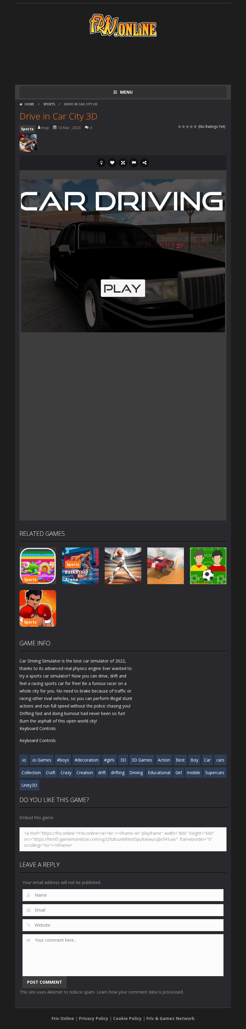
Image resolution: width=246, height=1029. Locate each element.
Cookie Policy (127, 1018)
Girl (179, 772)
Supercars (214, 772)
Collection (31, 772)
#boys (63, 760)
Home (29, 104)
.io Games (41, 760)
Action (164, 760)
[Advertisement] (129, 60)
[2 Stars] (184, 126)
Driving (136, 772)
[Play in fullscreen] (123, 162)
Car (207, 760)
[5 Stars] (195, 126)
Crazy (66, 772)
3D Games (141, 760)
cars (220, 760)
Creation (84, 772)
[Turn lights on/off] (101, 162)
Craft (51, 772)
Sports (49, 104)
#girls (109, 760)
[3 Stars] (188, 126)
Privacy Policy (93, 1018)
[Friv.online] (123, 25)
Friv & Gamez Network (170, 1018)
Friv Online (63, 1018)
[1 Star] (180, 126)
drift (102, 772)
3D (123, 760)
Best (180, 760)
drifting (117, 772)
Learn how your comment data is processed (140, 992)
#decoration (86, 760)
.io (24, 760)
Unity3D (29, 785)
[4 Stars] (192, 126)
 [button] (133, 162)
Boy (194, 760)
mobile (193, 772)
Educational (159, 772)
